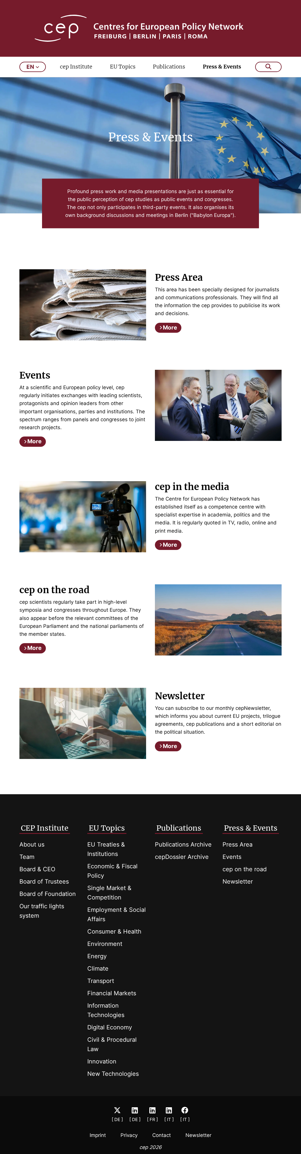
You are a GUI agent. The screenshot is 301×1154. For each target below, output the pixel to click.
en (30, 66)
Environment (104, 943)
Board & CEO (37, 869)
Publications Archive (183, 844)
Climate (97, 968)
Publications (169, 66)
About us (31, 844)
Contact (161, 1135)
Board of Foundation (47, 893)
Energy (97, 956)
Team (26, 856)
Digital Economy (109, 1027)
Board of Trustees (44, 881)
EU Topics (123, 66)
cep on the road (245, 869)
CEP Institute (44, 828)
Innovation (101, 1061)
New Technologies (113, 1073)
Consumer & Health (114, 931)
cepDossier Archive (182, 856)
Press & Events (222, 66)
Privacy (129, 1135)
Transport (100, 980)
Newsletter (238, 881)
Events (232, 856)
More (170, 327)
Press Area (237, 844)
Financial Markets (111, 993)
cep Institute (76, 66)
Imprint (98, 1135)
